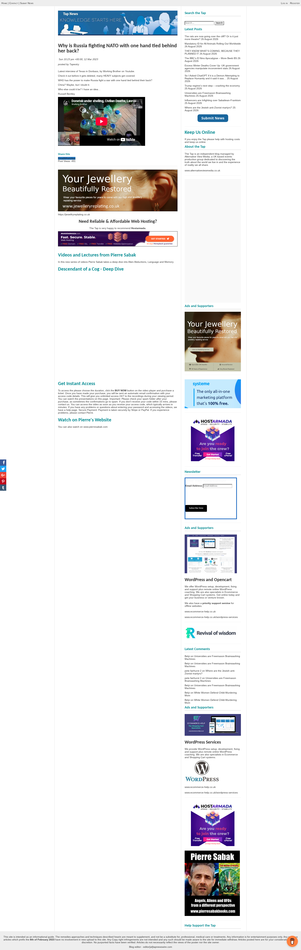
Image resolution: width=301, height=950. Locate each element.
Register (295, 3)
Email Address (193, 485)
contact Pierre (85, 412)
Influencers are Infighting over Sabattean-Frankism (213, 100)
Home (4, 3)
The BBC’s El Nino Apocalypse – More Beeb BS (211, 58)
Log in (284, 3)
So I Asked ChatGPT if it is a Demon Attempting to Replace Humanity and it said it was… (212, 77)
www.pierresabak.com (95, 426)
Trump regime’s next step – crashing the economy (212, 85)
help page (71, 410)
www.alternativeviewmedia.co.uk (202, 170)
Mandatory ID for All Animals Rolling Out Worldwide (213, 43)
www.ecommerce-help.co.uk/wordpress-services (211, 617)
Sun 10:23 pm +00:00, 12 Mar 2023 (79, 59)
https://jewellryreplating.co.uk (74, 214)
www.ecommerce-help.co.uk (200, 611)
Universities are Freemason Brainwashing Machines (210, 679)
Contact (13, 3)
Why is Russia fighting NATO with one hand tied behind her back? (117, 48)
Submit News (26, 3)
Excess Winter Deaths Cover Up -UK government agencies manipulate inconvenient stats (212, 67)
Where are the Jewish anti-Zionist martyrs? (208, 107)
